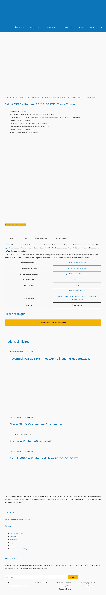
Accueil (7, 97)
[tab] (14, 238)
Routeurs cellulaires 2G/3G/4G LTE (48, 97)
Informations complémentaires (36, 238)
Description (14, 238)
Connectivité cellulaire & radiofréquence (23, 97)
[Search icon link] (101, 27)
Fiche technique (60, 238)
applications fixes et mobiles (15, 248)
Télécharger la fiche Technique (53, 322)
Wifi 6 (47, 248)
